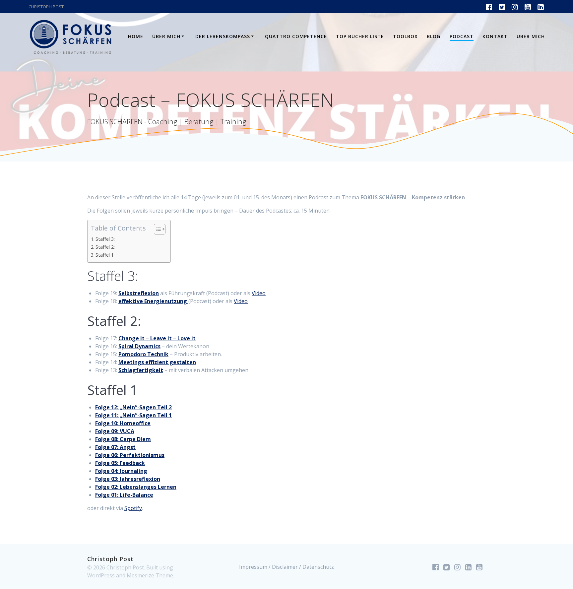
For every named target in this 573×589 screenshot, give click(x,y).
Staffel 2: (105, 247)
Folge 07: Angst (115, 447)
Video (259, 293)
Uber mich (531, 36)
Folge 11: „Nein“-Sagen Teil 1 (133, 415)
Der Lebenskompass (222, 36)
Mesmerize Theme (150, 575)
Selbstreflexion (138, 293)
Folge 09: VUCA (114, 431)
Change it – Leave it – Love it (157, 338)
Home (135, 36)
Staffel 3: (105, 239)
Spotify (133, 508)
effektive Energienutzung (152, 301)
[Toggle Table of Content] (156, 229)
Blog (433, 36)
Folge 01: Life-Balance (124, 494)
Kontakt (495, 36)
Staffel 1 (105, 255)
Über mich (166, 36)
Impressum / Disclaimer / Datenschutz (286, 566)
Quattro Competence (296, 36)
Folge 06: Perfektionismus (129, 455)
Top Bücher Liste (360, 36)
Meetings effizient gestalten (157, 362)
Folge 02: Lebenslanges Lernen (135, 487)
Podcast (462, 36)
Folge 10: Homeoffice (123, 423)
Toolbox (405, 36)
